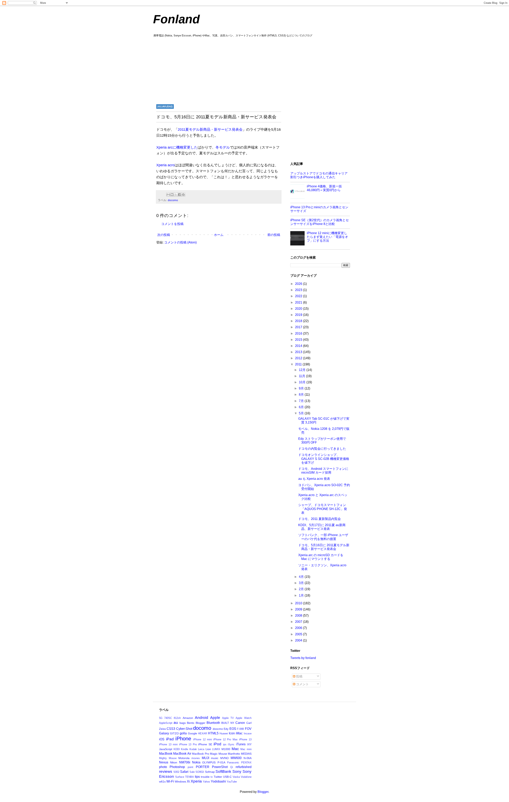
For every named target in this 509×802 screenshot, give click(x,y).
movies (195, 758)
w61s (162, 781)
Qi (231, 767)
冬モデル (223, 147)
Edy (226, 728)
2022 (299, 296)
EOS (232, 728)
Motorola (183, 758)
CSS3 (171, 728)
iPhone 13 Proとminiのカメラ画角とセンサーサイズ (319, 209)
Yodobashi (218, 781)
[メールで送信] (168, 195)
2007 (299, 621)
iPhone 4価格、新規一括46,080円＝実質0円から (324, 188)
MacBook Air (182, 753)
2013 (299, 352)
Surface (179, 776)
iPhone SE (205, 744)
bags (183, 722)
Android (201, 717)
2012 (299, 358)
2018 (299, 321)
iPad (170, 739)
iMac (239, 733)
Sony (236, 771)
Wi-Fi (170, 781)
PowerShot (220, 767)
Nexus (163, 762)
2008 (299, 615)
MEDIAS (246, 753)
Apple (215, 717)
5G (160, 717)
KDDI (177, 749)
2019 (299, 314)
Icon (232, 733)
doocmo (218, 728)
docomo (173, 200)
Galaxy (164, 733)
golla (183, 733)
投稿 (298, 676)
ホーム (218, 235)
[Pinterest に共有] (183, 195)
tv (212, 776)
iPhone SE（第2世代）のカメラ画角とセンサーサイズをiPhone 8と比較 (319, 222)
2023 (299, 290)
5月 (302, 413)
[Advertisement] (254, 70)
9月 (302, 388)
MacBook (165, 753)
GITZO (174, 733)
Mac (235, 749)
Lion (208, 749)
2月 (302, 589)
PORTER (202, 767)
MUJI (205, 758)
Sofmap (210, 771)
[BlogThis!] (172, 195)
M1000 (225, 749)
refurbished (244, 767)
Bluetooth (213, 722)
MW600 (236, 758)
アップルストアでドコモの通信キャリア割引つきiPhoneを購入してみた (319, 175)
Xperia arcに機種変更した (177, 147)
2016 (299, 333)
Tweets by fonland (303, 658)
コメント (302, 684)
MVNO (224, 758)
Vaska (236, 776)
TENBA (189, 776)
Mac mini (246, 749)
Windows (180, 781)
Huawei (224, 733)
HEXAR (202, 733)
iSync (231, 744)
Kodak (193, 749)
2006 (299, 628)
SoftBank (223, 771)
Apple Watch (243, 717)
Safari (184, 771)
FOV (248, 728)
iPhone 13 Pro (188, 744)
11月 (302, 376)
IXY (249, 744)
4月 (302, 576)
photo (163, 767)
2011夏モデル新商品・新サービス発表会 (210, 129)
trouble (205, 776)
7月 (302, 401)
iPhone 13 (245, 739)
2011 (299, 364)
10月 (302, 382)
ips (224, 744)
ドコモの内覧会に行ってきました (322, 448)
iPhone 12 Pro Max (225, 739)
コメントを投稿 (172, 224)
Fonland (176, 19)
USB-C (227, 776)
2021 (299, 302)
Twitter (218, 776)
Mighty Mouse (168, 758)
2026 (299, 283)
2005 (299, 634)
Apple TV (228, 717)
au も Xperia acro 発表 (314, 478)
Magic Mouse (218, 753)
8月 (302, 394)
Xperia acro (165, 165)
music (214, 758)
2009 (299, 609)
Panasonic (233, 762)
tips (197, 776)
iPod (217, 744)
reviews (165, 771)
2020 (299, 308)
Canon (240, 722)
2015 (299, 339)
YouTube (232, 781)
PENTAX (246, 762)
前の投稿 (273, 235)
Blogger (200, 722)
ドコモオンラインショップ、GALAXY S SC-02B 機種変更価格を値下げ (323, 458)
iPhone (183, 738)
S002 (176, 771)
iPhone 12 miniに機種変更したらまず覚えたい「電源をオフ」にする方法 (327, 236)
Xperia (196, 781)
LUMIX (216, 749)
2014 (299, 345)
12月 (302, 370)
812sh (177, 717)
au (176, 722)
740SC (168, 717)
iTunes (241, 744)
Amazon (188, 717)
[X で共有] (176, 195)
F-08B (240, 728)
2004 (299, 640)
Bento (190, 722)
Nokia (196, 762)
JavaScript (165, 749)
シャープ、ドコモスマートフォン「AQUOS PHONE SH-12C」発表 (322, 508)
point (190, 767)
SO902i (199, 771)
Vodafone (246, 776)
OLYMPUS (209, 762)
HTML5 (213, 733)
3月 (302, 583)
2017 (299, 327)
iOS (161, 739)
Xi (188, 781)
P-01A (221, 762)
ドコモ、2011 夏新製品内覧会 (319, 519)
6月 (302, 407)
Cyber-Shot (184, 728)
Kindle (184, 749)
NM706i (184, 762)
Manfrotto (234, 753)
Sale (192, 771)
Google (192, 733)
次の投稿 (163, 235)
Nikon (173, 762)
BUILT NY (227, 722)
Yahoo (206, 781)
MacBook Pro (200, 753)
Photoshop (177, 767)
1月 (302, 595)
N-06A (248, 758)
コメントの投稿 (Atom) (180, 242)
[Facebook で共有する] (180, 195)
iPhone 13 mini (168, 744)
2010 (299, 603)
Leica (201, 749)
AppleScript (165, 722)
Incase (248, 733)
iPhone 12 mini (202, 739)
